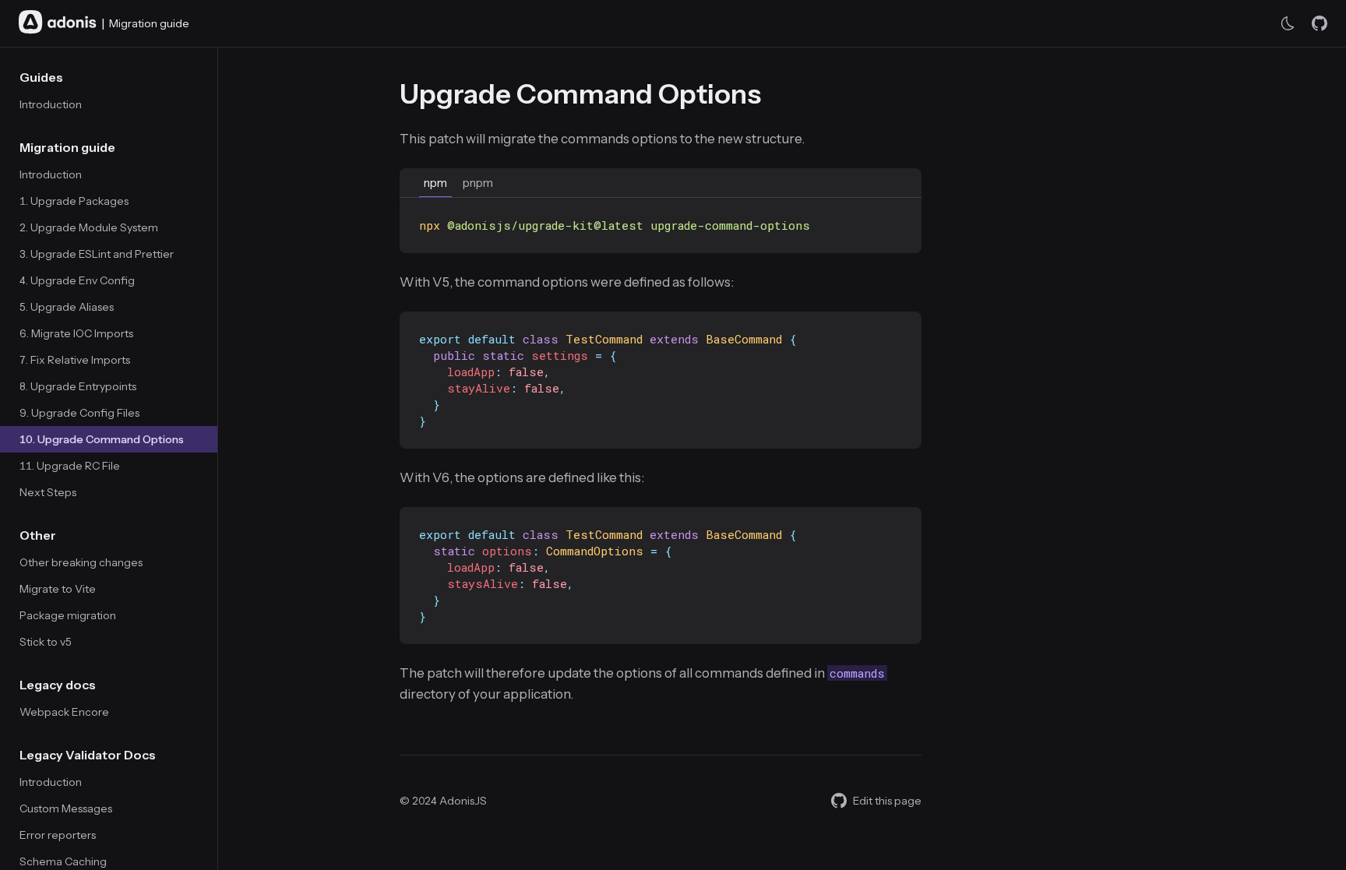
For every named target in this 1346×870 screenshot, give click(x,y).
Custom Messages (65, 808)
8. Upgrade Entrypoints (77, 386)
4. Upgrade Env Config (77, 280)
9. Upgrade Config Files (79, 413)
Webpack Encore (64, 712)
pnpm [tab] (478, 182)
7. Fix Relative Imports (74, 360)
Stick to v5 (45, 642)
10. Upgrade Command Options (101, 439)
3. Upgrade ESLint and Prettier (96, 254)
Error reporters (57, 835)
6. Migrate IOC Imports (76, 333)
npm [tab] (435, 182)
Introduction (50, 104)
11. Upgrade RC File (69, 466)
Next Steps (47, 492)
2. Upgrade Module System (88, 227)
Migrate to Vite (57, 589)
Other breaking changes (81, 562)
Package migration (67, 615)
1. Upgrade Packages (74, 201)
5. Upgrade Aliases (66, 307)
